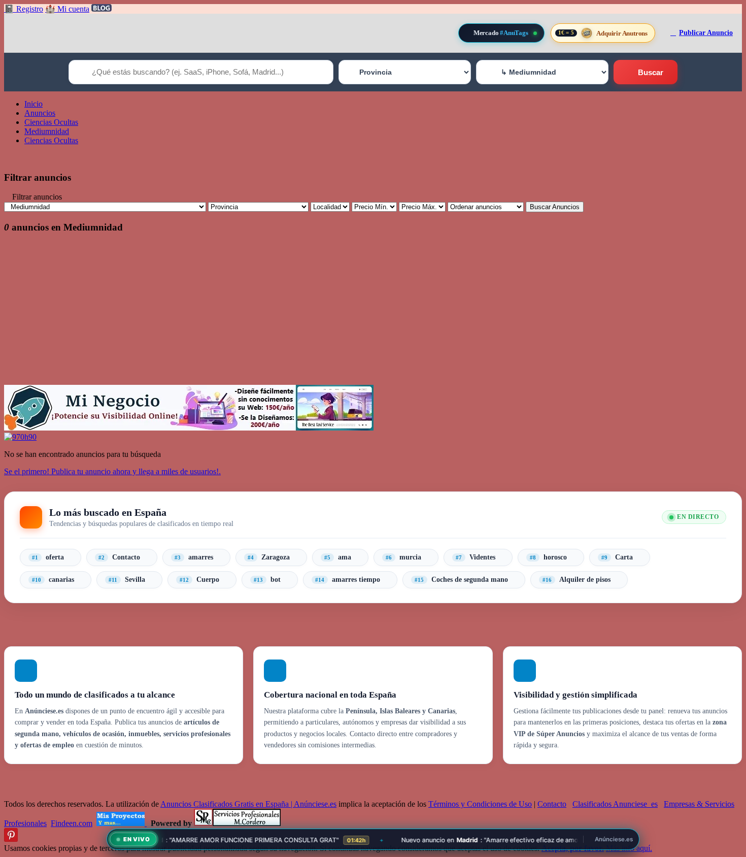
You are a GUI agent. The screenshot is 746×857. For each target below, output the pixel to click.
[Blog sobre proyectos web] (121, 823)
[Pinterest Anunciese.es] (11, 839)
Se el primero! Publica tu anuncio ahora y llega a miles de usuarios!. (112, 471)
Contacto (551, 804)
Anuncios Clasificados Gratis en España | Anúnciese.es (248, 804)
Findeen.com (71, 823)
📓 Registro (23, 9)
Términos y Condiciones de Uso (480, 804)
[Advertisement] (308, 314)
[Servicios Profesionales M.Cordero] (237, 823)
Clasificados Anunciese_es (615, 804)
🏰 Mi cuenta (67, 9)
